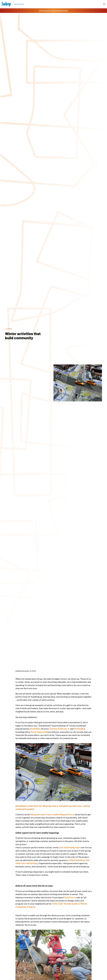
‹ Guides (8, 329)
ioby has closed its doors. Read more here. (53, 10)
